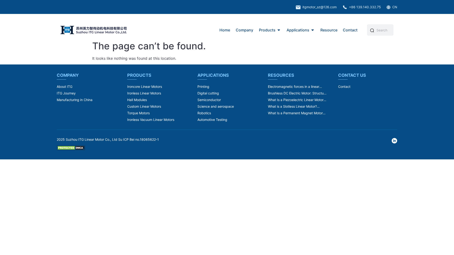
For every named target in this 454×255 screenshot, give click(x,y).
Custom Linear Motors (144, 106)
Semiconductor (209, 100)
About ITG (64, 87)
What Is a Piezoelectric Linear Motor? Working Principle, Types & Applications (296, 100)
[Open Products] (279, 30)
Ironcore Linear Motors (144, 87)
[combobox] (383, 30)
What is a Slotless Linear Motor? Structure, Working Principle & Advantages (292, 106)
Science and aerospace (215, 106)
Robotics (204, 113)
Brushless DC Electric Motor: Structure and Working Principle (297, 93)
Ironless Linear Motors (144, 93)
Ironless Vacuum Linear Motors (150, 120)
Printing (203, 87)
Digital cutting (208, 93)
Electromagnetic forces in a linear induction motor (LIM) (293, 87)
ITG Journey (66, 93)
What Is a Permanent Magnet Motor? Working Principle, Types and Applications (296, 113)
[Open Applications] (312, 30)
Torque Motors (138, 113)
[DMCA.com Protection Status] (71, 149)
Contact (344, 87)
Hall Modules (137, 100)
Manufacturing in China (74, 100)
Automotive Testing (212, 120)
